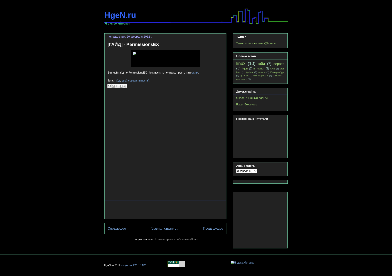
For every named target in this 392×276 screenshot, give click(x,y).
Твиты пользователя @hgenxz (256, 43)
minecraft (143, 80)
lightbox (249, 72)
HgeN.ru (120, 15)
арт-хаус (244, 75)
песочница (241, 79)
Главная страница (164, 228)
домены (277, 75)
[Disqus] (165, 146)
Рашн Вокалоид (246, 104)
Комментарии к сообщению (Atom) (176, 239)
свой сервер (129, 80)
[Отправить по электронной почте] (109, 86)
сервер (278, 64)
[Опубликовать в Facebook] (121, 86)
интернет (258, 68)
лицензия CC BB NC (133, 265)
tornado (261, 72)
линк (195, 72)
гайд (117, 80)
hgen (245, 68)
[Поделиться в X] (117, 86)
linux (240, 63)
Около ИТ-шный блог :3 (252, 97)
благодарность (260, 75)
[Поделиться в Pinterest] (125, 86)
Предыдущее (213, 228)
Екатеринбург (277, 72)
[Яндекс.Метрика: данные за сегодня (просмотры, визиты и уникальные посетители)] (242, 263)
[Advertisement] (165, 209)
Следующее (117, 228)
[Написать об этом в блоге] (113, 86)
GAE (272, 68)
